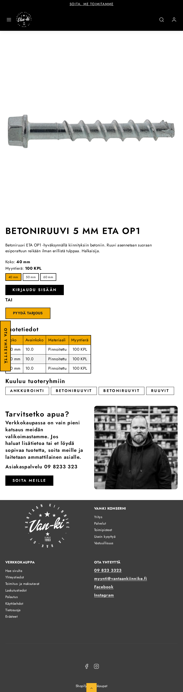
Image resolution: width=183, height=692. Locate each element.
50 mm (31, 277)
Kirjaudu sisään (34, 289)
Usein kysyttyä (104, 536)
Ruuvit (160, 390)
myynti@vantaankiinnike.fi (120, 579)
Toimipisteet (103, 529)
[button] (9, 19)
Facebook (104, 587)
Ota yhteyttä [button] (5, 346)
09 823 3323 (108, 570)
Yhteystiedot (14, 577)
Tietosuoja (13, 610)
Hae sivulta (13, 570)
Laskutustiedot (16, 590)
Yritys (98, 517)
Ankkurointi (27, 390)
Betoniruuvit (74, 390)
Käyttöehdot (14, 603)
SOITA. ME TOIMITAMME (92, 4)
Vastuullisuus (103, 543)
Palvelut (100, 523)
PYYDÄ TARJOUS (28, 313)
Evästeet (11, 616)
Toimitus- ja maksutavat (22, 583)
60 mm (48, 277)
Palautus (11, 596)
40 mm (13, 277)
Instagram (104, 595)
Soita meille (29, 480)
